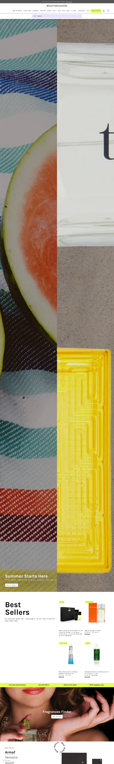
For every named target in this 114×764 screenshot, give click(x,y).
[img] (87, 634)
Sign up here (69, 1)
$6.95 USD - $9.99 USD (65, 675)
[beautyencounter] (57, 6)
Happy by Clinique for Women (92, 630)
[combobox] (57, 16)
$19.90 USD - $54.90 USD (91, 632)
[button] (27, 11)
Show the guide (57, 716)
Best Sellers (7, 608)
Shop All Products (11, 585)
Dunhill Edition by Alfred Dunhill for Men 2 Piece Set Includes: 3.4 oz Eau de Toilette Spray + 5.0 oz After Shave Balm (71, 632)
